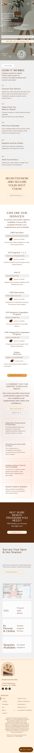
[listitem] (17, 241)
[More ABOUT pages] (14, 710)
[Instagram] (3, 689)
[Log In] (32, 3)
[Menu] (28, 4)
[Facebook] (6, 689)
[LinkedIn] (10, 689)
